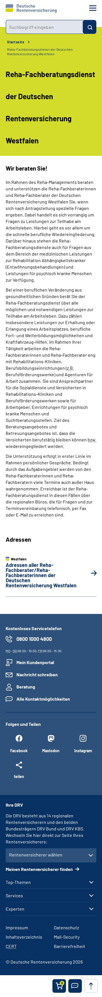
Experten (15, 909)
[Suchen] (89, 27)
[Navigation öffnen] (93, 8)
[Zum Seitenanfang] (91, 986)
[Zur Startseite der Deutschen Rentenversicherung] (31, 8)
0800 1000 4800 (34, 639)
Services (14, 895)
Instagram (83, 750)
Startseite (15, 42)
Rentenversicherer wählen (35, 854)
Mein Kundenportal (35, 662)
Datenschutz (66, 927)
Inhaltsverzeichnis (24, 936)
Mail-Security (67, 936)
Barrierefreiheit (69, 946)
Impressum (17, 927)
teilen (19, 776)
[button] (75, 986)
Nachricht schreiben (37, 674)
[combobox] (44, 27)
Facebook (18, 750)
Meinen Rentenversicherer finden (40, 869)
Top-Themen (18, 882)
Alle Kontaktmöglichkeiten (43, 698)
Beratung (25, 686)
